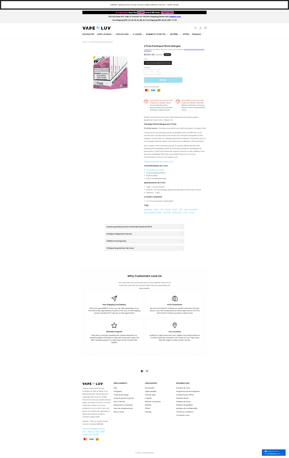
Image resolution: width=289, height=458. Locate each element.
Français (148, 412)
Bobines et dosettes (153, 401)
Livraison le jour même (185, 395)
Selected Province (273, 451)
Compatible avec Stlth (155, 170)
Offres (147, 408)
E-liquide (148, 398)
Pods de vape (150, 395)
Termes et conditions (184, 412)
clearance (148, 209)
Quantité (146, 67)
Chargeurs (118, 391)
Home (84, 42)
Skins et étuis (119, 412)
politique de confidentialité (186, 408)
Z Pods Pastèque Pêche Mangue (101, 42)
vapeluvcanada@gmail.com (93, 428)
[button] (105, 34)
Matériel (148, 405)
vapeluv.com (175, 16)
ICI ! (171, 120)
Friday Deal (123, 12)
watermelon (177, 212)
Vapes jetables (150, 391)
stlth (180, 209)
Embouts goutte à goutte (124, 398)
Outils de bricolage (121, 395)
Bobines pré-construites (123, 405)
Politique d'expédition (184, 405)
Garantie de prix (182, 398)
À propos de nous (183, 388)
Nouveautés (149, 388)
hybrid (156, 209)
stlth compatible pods (152, 212)
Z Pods (191, 212)
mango (168, 209)
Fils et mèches (119, 401)
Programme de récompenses (188, 391)
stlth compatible (190, 209)
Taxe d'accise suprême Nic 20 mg (158, 63)
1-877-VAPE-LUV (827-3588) (93, 431)
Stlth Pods (167, 212)
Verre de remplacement (123, 408)
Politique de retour (183, 401)
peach (174, 209)
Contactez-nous (182, 415)
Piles (115, 388)
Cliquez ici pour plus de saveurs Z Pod (158, 161)
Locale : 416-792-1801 (90, 434)
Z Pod (185, 212)
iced (161, 209)
